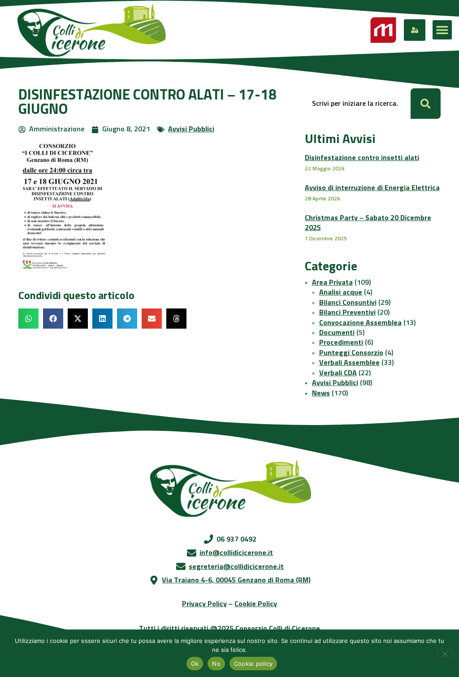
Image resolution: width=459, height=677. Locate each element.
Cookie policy (253, 663)
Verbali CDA (338, 373)
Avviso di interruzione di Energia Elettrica (372, 187)
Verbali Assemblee (349, 362)
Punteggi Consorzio (351, 352)
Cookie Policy (255, 604)
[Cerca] (426, 103)
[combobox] (358, 103)
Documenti (337, 332)
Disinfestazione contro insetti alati (362, 157)
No (216, 663)
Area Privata (332, 282)
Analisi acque (340, 292)
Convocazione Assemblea (360, 322)
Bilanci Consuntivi (348, 302)
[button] (442, 29)
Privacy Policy (204, 604)
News (321, 393)
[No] (444, 653)
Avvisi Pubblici (191, 129)
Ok (195, 663)
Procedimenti (341, 342)
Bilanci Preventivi (347, 312)
